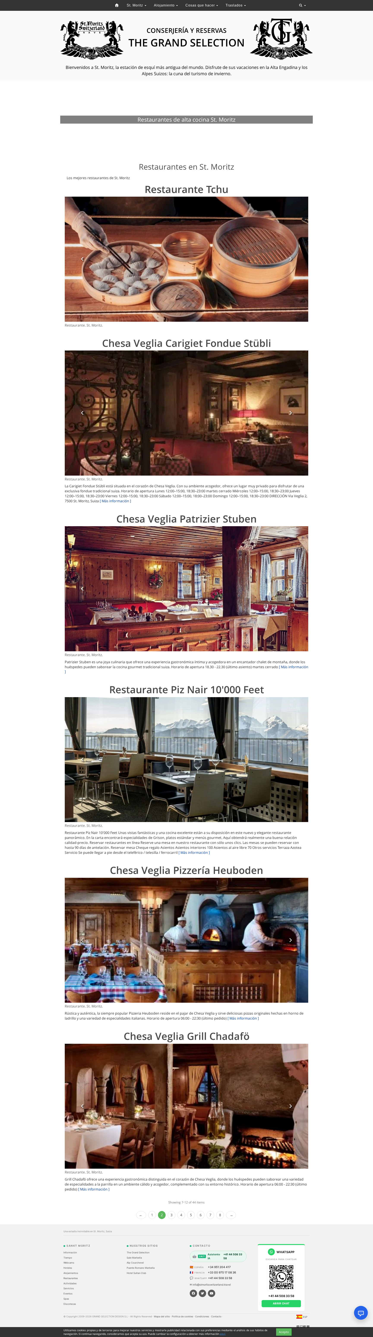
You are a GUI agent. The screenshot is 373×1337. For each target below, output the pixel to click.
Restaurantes (70, 1278)
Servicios (68, 1288)
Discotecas (69, 1303)
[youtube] (211, 1293)
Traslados (235, 5)
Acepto (284, 1332)
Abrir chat (281, 1303)
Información (70, 1252)
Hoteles (67, 1267)
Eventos (68, 1293)
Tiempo (67, 1257)
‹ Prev (141, 1215)
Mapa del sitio (162, 1316)
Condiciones (202, 1316)
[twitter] (202, 1293)
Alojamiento (165, 5)
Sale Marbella (134, 1257)
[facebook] (193, 1293)
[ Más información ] (115, 501)
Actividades (70, 1283)
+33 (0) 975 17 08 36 (222, 1272)
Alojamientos (70, 1273)
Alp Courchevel (135, 1262)
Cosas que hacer (200, 5)
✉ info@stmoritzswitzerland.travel (210, 1284)
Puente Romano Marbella (141, 1267)
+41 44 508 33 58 (220, 1278)
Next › (231, 1215)
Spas (66, 1298)
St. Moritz (135, 5)
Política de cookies (183, 1316)
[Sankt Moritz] (117, 5)
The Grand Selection (138, 1252)
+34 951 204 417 (219, 1267)
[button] (82, 259)
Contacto (216, 1316)
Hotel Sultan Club (136, 1273)
